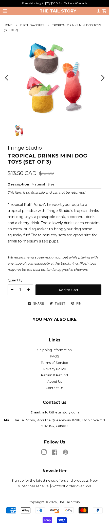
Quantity (15, 280)
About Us (54, 381)
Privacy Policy (54, 369)
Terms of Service (54, 363)
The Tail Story (58, 10)
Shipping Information (54, 350)
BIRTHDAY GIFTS (32, 25)
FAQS (54, 356)
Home (8, 25)
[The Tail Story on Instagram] (44, 453)
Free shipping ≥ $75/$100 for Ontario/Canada (54, 3)
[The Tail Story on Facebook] (55, 453)
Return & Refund (54, 375)
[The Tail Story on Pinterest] (65, 453)
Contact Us (54, 388)
